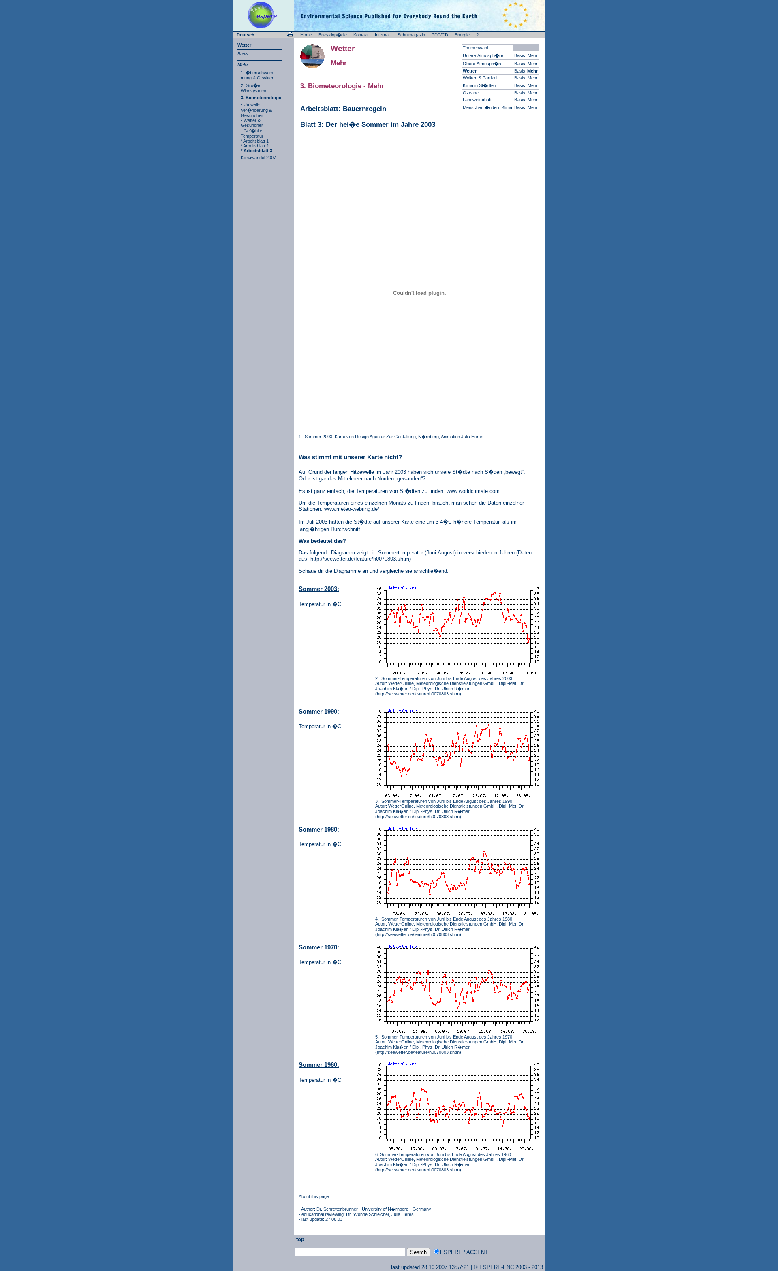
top (299, 1239)
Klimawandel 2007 (258, 157)
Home (306, 34)
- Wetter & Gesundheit (252, 123)
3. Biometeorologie (261, 97)
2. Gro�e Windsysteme (254, 88)
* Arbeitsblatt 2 (255, 145)
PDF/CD (440, 34)
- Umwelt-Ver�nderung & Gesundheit (256, 110)
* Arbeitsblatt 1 (255, 141)
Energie (462, 34)
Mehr (242, 64)
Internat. (383, 34)
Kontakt (360, 34)
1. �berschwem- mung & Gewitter (258, 75)
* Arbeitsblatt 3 (256, 150)
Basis (242, 53)
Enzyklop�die (332, 34)
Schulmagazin (411, 34)
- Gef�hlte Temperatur (252, 133)
